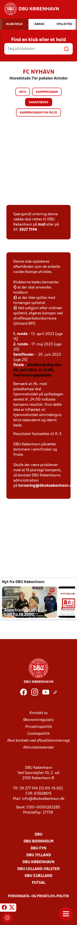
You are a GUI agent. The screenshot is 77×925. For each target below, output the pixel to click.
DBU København (38, 862)
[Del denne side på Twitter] (12, 908)
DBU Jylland (38, 855)
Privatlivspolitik (38, 727)
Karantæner (38, 102)
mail (42, 224)
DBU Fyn (38, 848)
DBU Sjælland (38, 876)
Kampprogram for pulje (38, 112)
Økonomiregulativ (38, 720)
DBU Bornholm (38, 841)
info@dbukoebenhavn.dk (43, 799)
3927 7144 (28, 230)
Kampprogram (47, 92)
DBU (38, 834)
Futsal (38, 883)
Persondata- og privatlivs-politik (38, 896)
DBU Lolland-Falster (38, 869)
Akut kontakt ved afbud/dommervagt (38, 740)
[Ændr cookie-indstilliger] (7, 918)
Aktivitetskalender (38, 747)
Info (22, 92)
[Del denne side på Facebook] (4, 908)
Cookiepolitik (38, 734)
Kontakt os (39, 713)
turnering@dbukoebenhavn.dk (46, 486)
